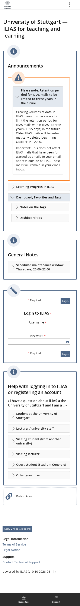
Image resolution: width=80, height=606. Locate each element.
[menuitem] (23, 599)
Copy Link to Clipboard (17, 528)
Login (65, 301)
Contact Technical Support (21, 562)
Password (38, 336)
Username (37, 322)
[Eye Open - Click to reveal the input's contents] (67, 342)
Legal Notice (11, 550)
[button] (38, 96)
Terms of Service (14, 544)
